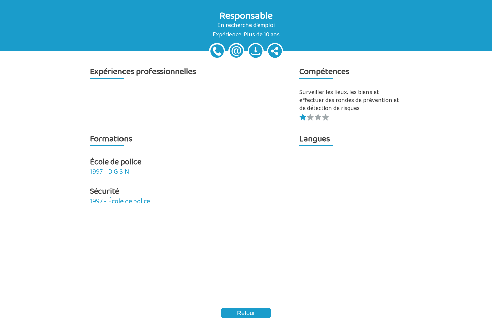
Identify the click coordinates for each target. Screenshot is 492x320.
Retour (246, 313)
